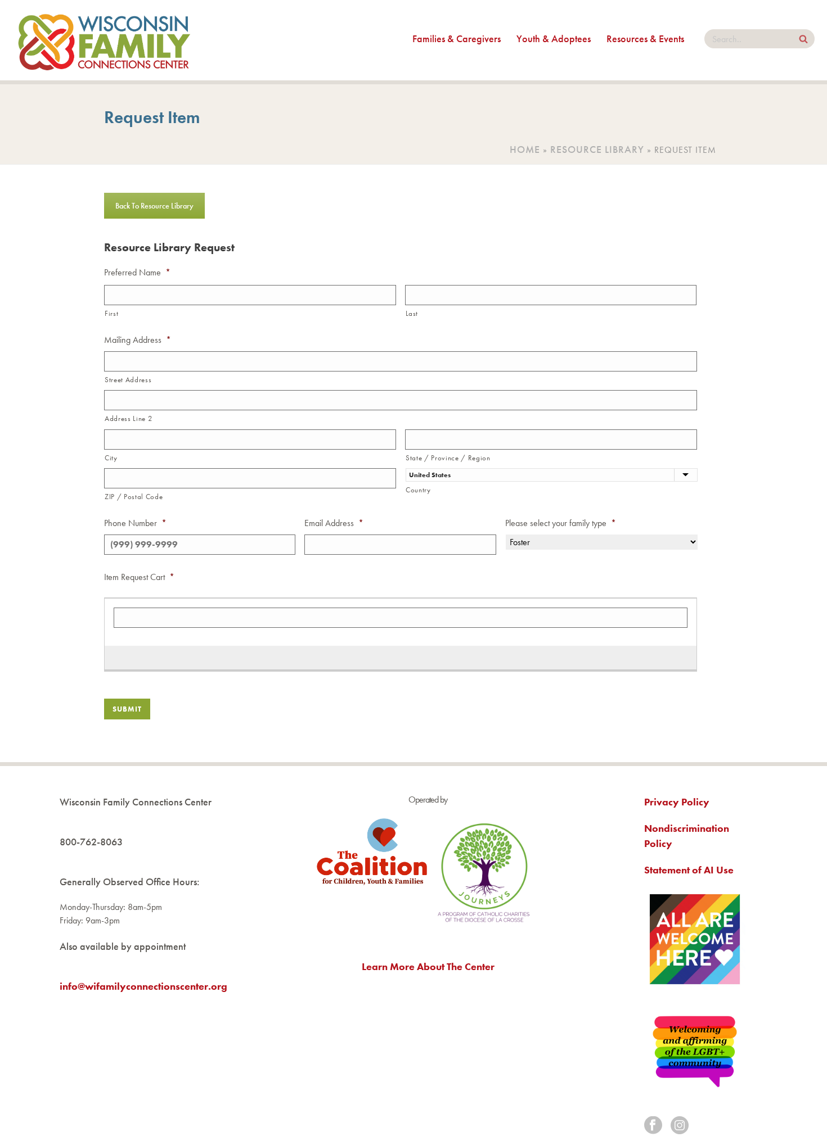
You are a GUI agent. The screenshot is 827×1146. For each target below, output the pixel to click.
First (111, 313)
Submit (127, 709)
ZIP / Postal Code (134, 496)
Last (412, 313)
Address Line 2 (128, 418)
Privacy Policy (676, 801)
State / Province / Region (448, 458)
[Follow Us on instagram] (680, 1126)
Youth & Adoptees (553, 38)
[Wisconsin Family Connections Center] (104, 40)
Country (418, 490)
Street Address (128, 379)
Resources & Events (645, 38)
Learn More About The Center (428, 966)
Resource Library (597, 149)
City (111, 458)
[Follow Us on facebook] (653, 1126)
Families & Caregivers (456, 38)
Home (525, 149)
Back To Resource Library (154, 206)
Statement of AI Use (689, 869)
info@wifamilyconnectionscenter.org (143, 986)
